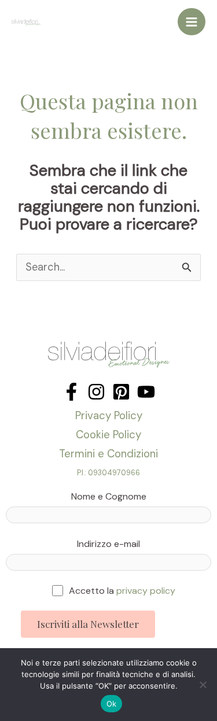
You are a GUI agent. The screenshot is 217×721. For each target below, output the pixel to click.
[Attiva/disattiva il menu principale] (191, 22)
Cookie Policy (108, 434)
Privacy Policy (108, 415)
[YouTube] (146, 392)
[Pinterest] (121, 392)
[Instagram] (96, 392)
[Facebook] (71, 392)
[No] (202, 684)
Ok (111, 703)
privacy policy (145, 591)
